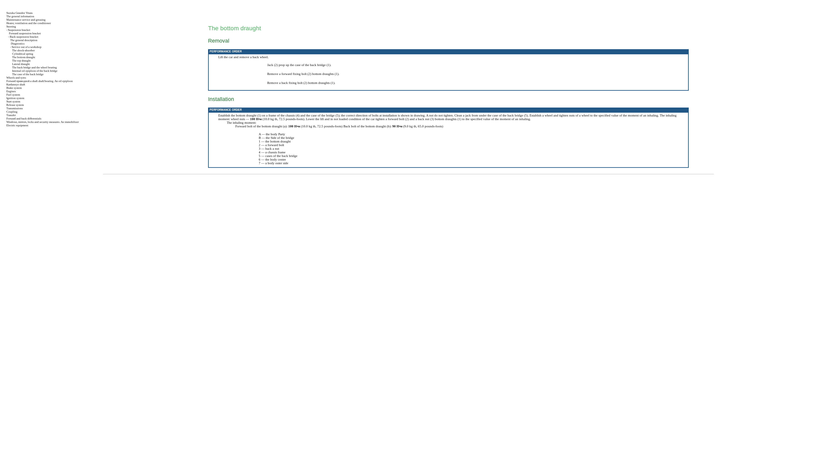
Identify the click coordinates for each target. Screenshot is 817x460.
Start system (13, 101)
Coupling (11, 111)
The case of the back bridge (28, 74)
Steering (11, 26)
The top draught (21, 60)
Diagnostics (17, 43)
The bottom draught (23, 57)
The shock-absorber (23, 50)
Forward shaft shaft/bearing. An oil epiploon (39, 81)
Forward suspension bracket (25, 33)
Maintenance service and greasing (26, 19)
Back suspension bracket (24, 36)
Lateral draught (21, 64)
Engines (11, 91)
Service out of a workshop (26, 47)
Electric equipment (17, 125)
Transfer (11, 115)
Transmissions (14, 108)
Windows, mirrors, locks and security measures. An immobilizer (42, 122)
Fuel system (13, 94)
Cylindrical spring (22, 53)
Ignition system (15, 98)
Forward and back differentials (23, 118)
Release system (15, 104)
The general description (23, 40)
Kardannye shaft (15, 84)
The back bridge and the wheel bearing (34, 67)
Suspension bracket (19, 30)
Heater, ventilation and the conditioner (28, 23)
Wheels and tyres (16, 77)
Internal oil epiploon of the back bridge (34, 70)
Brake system (14, 87)
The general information (20, 16)
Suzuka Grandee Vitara (19, 12)
